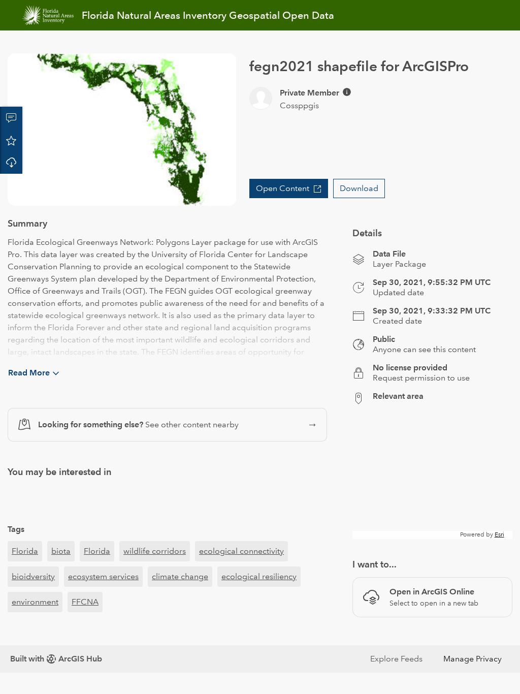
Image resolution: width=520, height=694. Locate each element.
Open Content (282, 188)
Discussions (11, 118)
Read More (29, 372)
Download (11, 162)
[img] (347, 92)
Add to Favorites (11, 140)
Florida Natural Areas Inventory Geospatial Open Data (208, 15)
